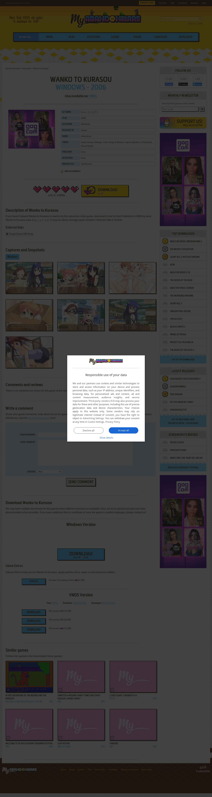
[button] (106, 437)
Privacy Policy (112, 421)
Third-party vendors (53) (101, 400)
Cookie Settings (96, 421)
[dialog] (106, 398)
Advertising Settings (93, 418)
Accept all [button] (123, 430)
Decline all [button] (88, 430)
